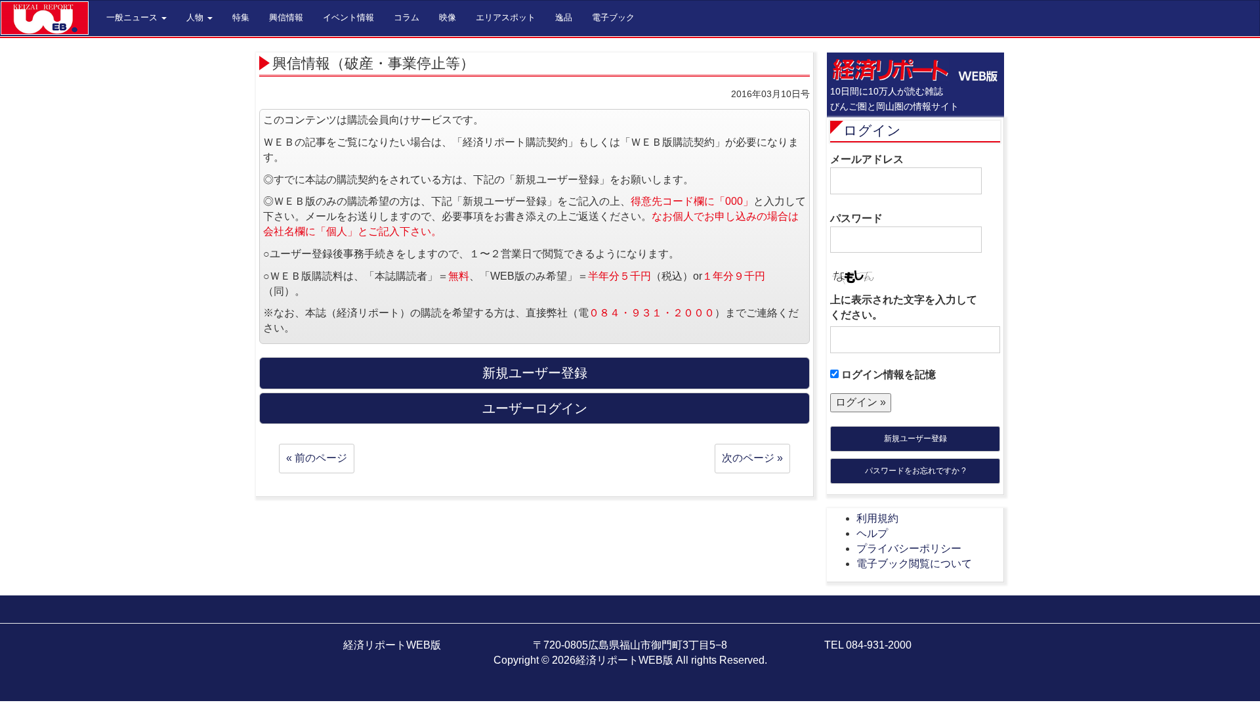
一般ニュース (133, 17)
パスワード (856, 218)
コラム (406, 17)
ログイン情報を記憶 (887, 374)
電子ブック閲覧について (914, 563)
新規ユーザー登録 (915, 438)
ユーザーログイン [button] (534, 408)
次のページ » (752, 457)
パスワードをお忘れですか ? (915, 470)
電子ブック (613, 17)
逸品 (563, 17)
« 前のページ (316, 457)
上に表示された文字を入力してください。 (903, 307)
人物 (196, 17)
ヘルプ (872, 533)
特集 (240, 17)
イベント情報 (348, 17)
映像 (447, 17)
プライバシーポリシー (908, 548)
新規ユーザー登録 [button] (534, 373)
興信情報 (286, 17)
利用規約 (877, 518)
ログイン (872, 130)
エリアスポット (506, 17)
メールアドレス (867, 159)
